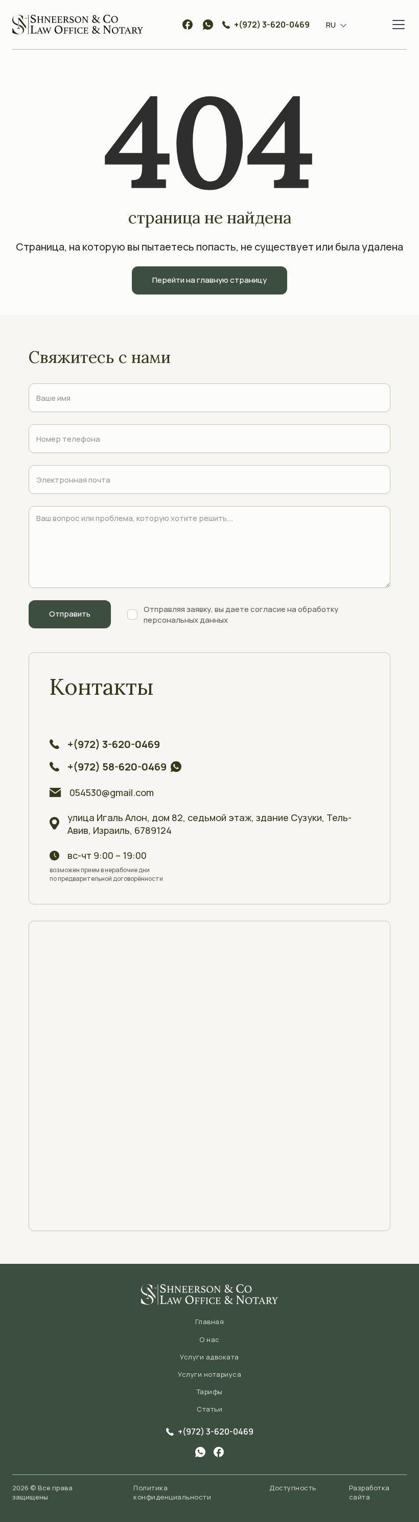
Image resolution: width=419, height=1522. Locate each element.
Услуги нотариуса (209, 1374)
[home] (77, 24)
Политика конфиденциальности (172, 1492)
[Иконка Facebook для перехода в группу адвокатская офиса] (187, 24)
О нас (209, 1339)
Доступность (292, 1487)
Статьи (209, 1409)
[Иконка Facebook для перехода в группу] (219, 1452)
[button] (332, 24)
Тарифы (210, 1391)
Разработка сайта (369, 1492)
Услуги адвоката (209, 1356)
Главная (209, 1321)
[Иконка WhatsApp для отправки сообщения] (208, 24)
